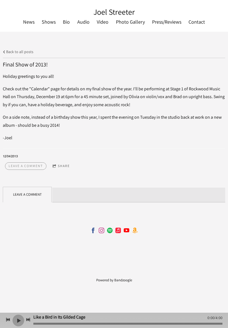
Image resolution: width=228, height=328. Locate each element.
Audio (83, 22)
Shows (49, 22)
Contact (197, 22)
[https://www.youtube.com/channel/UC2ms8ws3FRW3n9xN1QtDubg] (126, 231)
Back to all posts (19, 51)
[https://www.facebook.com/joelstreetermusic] (93, 231)
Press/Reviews (166, 22)
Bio (66, 22)
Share (64, 166)
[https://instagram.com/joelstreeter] (101, 231)
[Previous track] (8, 319)
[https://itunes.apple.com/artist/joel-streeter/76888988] (118, 231)
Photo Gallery (130, 22)
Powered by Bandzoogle (114, 279)
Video (102, 22)
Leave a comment (26, 166)
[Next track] (28, 319)
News (28, 22)
